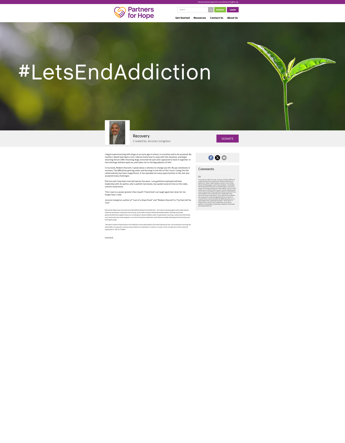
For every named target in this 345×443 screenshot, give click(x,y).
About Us (232, 17)
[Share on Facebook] (211, 158)
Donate (220, 9)
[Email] (224, 158)
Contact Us (216, 17)
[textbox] (195, 9)
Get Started (182, 17)
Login (233, 9)
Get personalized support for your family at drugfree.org (218, 2)
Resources (200, 17)
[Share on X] (217, 158)
